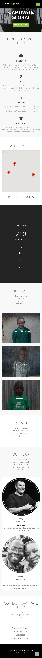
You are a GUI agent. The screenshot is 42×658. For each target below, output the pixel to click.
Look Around (21, 24)
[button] (33, 175)
